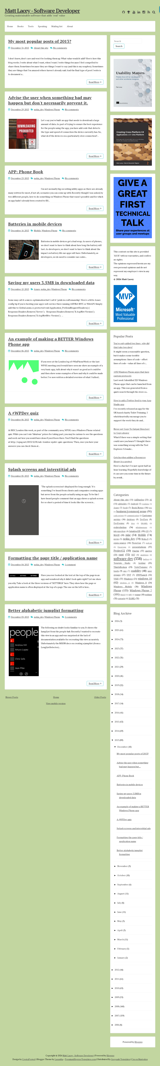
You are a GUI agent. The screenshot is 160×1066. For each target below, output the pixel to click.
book (125, 507)
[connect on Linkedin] (138, 12)
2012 (117, 969)
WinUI (122, 594)
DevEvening (119, 523)
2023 (117, 648)
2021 (117, 666)
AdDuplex (139, 499)
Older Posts (100, 697)
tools (116, 570)
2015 (117, 721)
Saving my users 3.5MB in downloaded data (51, 282)
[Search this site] (153, 12)
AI (151, 499)
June (119, 911)
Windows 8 (141, 582)
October (121, 875)
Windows (128, 578)
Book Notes (138, 507)
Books (20, 26)
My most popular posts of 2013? (39, 41)
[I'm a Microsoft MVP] (128, 12)
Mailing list (56, 26)
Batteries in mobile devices (35, 224)
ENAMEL (144, 523)
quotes (148, 550)
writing (148, 594)
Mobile (37, 230)
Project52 (119, 550)
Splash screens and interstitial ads (42, 469)
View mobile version (55, 703)
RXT (133, 555)
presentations (139, 546)
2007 (117, 1015)
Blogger (138, 1041)
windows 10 (145, 578)
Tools (31, 26)
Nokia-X (144, 539)
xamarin (121, 598)
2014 (117, 730)
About (70, 26)
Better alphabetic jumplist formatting (45, 610)
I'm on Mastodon (140, 1059)
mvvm (116, 539)
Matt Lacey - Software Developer (42, 10)
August (120, 893)
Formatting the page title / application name (53, 558)
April (119, 930)
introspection (119, 531)
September (122, 884)
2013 (117, 740)
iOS (147, 531)
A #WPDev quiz (23, 413)
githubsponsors (141, 527)
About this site (41, 47)
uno (125, 571)
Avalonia (145, 504)
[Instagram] (143, 12)
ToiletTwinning (141, 567)
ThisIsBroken (120, 567)
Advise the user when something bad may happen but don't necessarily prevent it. (50, 100)
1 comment (70, 564)
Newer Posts (11, 697)
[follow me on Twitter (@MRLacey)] (119, 12)
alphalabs (122, 504)
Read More (94, 81)
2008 (117, 1006)
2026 (117, 621)
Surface (146, 559)
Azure (37, 289)
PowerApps (122, 547)
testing (141, 562)
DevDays (144, 519)
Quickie (135, 550)
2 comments (71, 616)
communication (133, 515)
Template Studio (122, 563)
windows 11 (125, 583)
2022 (117, 657)
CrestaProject (28, 1059)
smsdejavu (144, 555)
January (121, 957)
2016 (117, 712)
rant (121, 554)
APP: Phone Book (25, 171)
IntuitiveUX (134, 531)
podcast (149, 543)
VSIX (116, 578)
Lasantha (59, 1059)
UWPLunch (141, 574)
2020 (117, 675)
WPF (130, 594)
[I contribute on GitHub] (123, 12)
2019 (117, 685)
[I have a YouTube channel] (133, 12)
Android (134, 504)
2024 (117, 639)
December (122, 746)
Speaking (42, 26)
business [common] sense (131, 511)
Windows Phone (52, 109)
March (120, 939)
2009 (117, 997)
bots (150, 508)
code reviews (119, 515)
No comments (60, 47)
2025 (117, 630)
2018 (117, 694)
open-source (120, 542)
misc (128, 535)
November (122, 866)
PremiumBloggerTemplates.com (80, 1059)
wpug (137, 594)
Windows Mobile (123, 586)
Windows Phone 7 (141, 590)
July (119, 902)
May (119, 921)
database (131, 519)
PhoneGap (136, 543)
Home (10, 26)
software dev (123, 558)
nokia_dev (38, 109)
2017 (117, 703)
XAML (132, 598)
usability (136, 571)
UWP (129, 575)
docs (133, 523)
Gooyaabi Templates (120, 1059)
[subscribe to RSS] (148, 12)
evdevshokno (120, 527)
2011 (117, 978)
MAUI (117, 535)
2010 (117, 988)
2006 (117, 1024)
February (121, 948)
